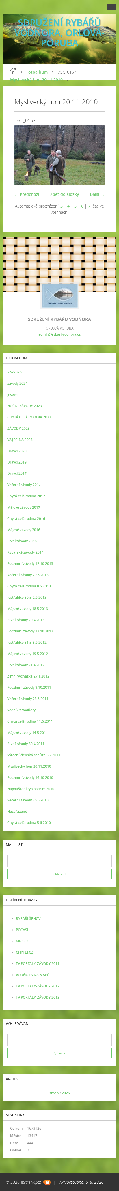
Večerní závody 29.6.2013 (28, 574)
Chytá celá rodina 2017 (26, 496)
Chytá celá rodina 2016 (26, 518)
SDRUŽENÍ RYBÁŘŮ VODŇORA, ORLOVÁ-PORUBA (59, 32)
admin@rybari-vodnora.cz (59, 334)
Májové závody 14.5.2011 (27, 732)
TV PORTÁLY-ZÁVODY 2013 (38, 997)
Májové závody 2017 (23, 507)
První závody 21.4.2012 (25, 665)
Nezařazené (17, 811)
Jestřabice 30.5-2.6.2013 (27, 597)
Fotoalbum (37, 72)
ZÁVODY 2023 (18, 428)
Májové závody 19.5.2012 (27, 653)
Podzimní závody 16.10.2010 (30, 777)
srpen (54, 1092)
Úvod (13, 71)
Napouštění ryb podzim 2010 (30, 788)
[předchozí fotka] (23, 155)
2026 (66, 1092)
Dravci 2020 (17, 451)
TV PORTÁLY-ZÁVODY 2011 (38, 963)
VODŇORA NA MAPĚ (32, 974)
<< (14, 1092)
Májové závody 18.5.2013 (27, 608)
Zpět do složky (64, 194)
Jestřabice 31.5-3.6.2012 (27, 642)
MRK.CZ (22, 941)
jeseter (13, 394)
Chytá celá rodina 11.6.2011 (30, 721)
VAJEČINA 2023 (20, 439)
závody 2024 (17, 383)
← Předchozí (26, 194)
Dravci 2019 (17, 462)
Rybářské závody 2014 (25, 552)
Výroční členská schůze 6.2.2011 (33, 755)
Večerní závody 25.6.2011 (28, 698)
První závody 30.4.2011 (25, 743)
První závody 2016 (22, 541)
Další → (97, 194)
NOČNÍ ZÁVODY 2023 (24, 405)
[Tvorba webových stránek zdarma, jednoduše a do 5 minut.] (47, 1182)
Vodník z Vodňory (21, 710)
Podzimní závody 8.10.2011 (29, 687)
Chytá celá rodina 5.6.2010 (29, 822)
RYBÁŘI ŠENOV (28, 918)
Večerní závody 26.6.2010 (28, 800)
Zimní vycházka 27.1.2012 (28, 676)
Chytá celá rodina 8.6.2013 (29, 586)
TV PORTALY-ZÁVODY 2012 (38, 986)
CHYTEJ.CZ (24, 952)
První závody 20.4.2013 (25, 619)
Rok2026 (14, 372)
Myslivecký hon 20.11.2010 (36, 79)
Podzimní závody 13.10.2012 (30, 631)
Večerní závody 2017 (24, 484)
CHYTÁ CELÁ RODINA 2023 (29, 417)
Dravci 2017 (17, 473)
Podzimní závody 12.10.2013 (30, 563)
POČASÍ (22, 929)
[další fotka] (95, 155)
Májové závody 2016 (23, 529)
